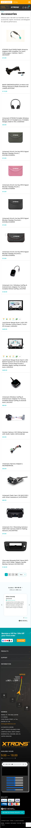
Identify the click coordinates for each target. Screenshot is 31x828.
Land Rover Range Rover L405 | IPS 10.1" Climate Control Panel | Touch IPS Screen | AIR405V (14, 324)
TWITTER (24, 823)
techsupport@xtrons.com (8, 724)
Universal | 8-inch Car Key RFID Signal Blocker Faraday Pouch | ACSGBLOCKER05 (15, 186)
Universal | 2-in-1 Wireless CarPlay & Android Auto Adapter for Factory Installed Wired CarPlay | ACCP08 (14, 287)
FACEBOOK (7, 823)
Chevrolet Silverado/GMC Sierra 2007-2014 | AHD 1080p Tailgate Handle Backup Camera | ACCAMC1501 (15, 562)
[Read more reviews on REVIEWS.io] (23, 621)
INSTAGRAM (13, 823)
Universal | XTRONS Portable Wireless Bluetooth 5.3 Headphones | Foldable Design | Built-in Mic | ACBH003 (15, 120)
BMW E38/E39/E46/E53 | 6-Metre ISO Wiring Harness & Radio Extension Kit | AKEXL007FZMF (15, 86)
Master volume (4, 787)
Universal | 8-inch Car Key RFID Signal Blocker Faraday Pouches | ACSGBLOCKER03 (15, 220)
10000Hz (4, 785)
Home (2, 11)
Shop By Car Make (3, 7)
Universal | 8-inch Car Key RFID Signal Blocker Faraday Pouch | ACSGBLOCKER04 (15, 153)
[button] (2, 605)
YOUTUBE (19, 823)
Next (21, 574)
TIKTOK (2, 825)
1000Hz (4, 782)
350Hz (4, 780)
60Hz (5, 777)
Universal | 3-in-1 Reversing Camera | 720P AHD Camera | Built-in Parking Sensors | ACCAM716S (15, 528)
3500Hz (4, 783)
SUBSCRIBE (21, 640)
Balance (4, 789)
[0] (28, 7)
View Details (15, 35)
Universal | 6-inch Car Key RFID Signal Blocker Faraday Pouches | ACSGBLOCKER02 (15, 253)
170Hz (4, 779)
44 (16, 574)
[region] (15, 604)
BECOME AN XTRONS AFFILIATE (11, 812)
